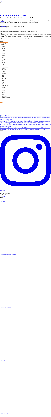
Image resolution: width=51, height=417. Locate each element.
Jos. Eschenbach (4, 70)
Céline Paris (3, 53)
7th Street (3, 45)
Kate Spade (3, 71)
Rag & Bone (3, 87)
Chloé (2, 54)
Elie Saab (3, 58)
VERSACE (3, 98)
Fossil (2, 61)
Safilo (2, 91)
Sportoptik (3, 94)
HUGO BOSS (3, 66)
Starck (2, 95)
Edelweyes (3, 57)
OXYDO (3, 82)
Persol (2, 83)
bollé (2, 47)
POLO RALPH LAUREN (5, 85)
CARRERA (3, 50)
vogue (2, 99)
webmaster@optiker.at (4, 196)
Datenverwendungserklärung (9, 197)
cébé (2, 52)
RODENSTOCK (4, 90)
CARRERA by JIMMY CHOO (5, 51)
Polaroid (3, 84)
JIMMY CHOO (4, 68)
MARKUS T (3, 75)
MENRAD (3, 77)
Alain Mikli (3, 46)
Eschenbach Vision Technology (5, 59)
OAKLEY (3, 81)
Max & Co (3, 76)
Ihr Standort (1, 41)
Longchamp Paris (4, 73)
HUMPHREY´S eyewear (5, 67)
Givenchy (3, 64)
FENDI (3, 60)
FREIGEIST (3, 62)
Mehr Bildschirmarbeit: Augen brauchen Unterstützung (13, 15)
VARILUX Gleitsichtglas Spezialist (6, 97)
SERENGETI (3, 92)
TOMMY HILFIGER (4, 96)
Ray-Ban (3, 89)
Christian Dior (3, 55)
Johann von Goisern (4, 69)
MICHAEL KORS (4, 78)
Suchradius (2, 43)
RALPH (3, 88)
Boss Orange (3, 48)
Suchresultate (2, 44)
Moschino (3, 80)
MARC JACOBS (4, 74)
